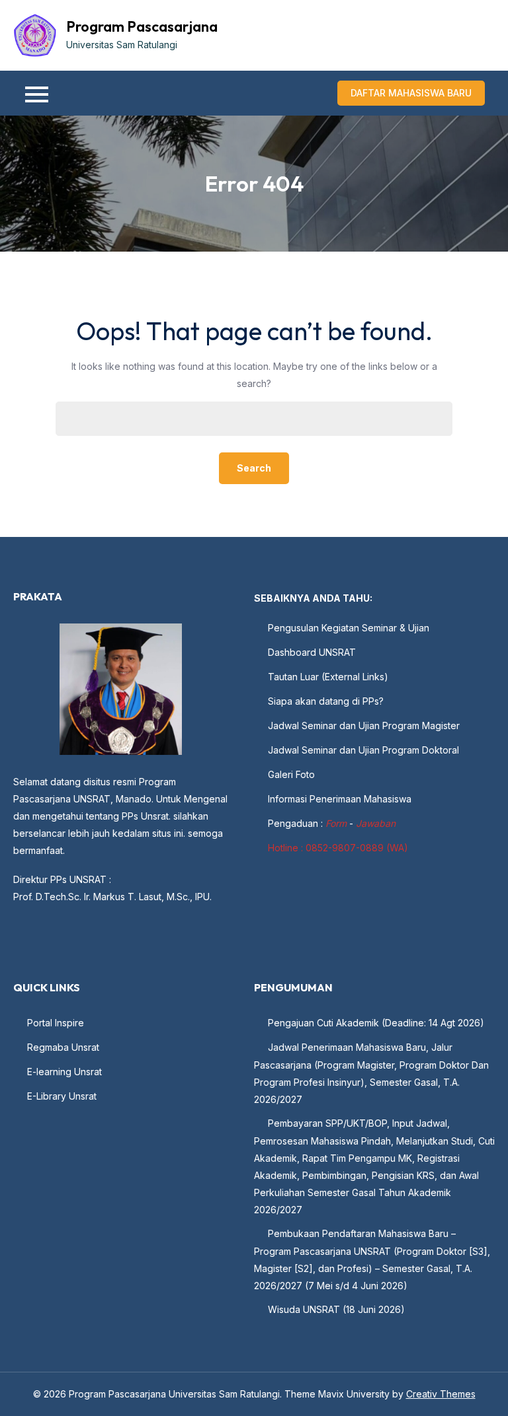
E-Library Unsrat (62, 1096)
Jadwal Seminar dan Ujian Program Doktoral (363, 750)
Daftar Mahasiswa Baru (411, 92)
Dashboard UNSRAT (312, 652)
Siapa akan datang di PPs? (326, 701)
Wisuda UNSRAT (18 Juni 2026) (336, 1309)
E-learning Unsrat (64, 1071)
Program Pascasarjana (142, 26)
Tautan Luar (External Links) (328, 676)
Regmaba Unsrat (63, 1047)
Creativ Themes (441, 1393)
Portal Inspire (55, 1022)
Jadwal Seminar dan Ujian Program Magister (364, 725)
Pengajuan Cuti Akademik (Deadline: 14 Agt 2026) (376, 1022)
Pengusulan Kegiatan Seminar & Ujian (348, 627)
